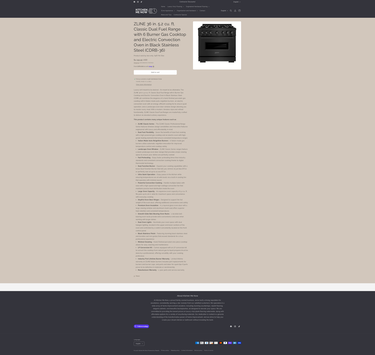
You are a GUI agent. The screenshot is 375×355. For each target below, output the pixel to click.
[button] (175, 6)
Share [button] (138, 276)
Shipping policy (175, 350)
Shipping (136, 62)
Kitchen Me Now (143, 350)
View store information (144, 84)
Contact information (187, 350)
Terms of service (208, 350)
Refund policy (198, 350)
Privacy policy (165, 350)
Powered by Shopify (153, 350)
